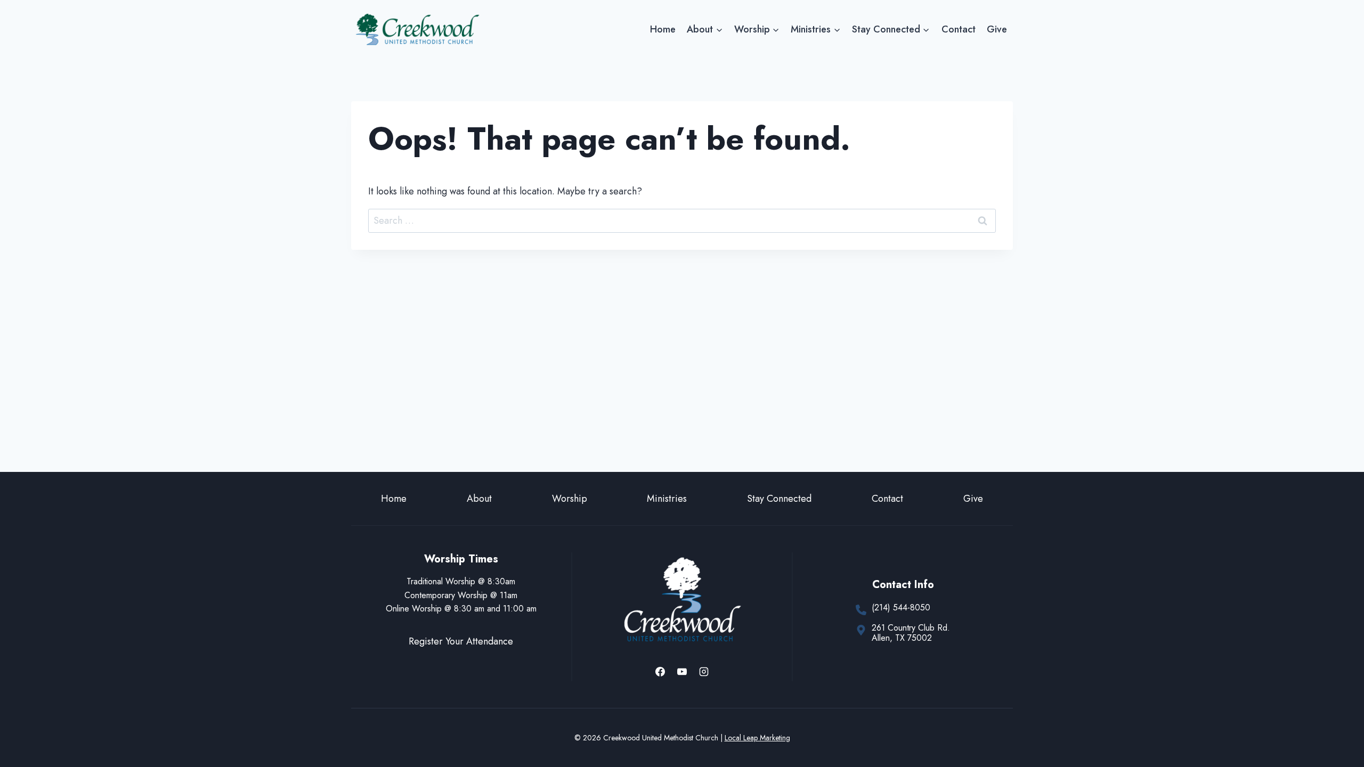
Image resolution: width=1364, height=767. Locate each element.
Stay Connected (779, 498)
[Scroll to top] (1336, 723)
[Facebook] (660, 671)
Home (663, 29)
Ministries (667, 498)
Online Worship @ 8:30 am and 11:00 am (461, 608)
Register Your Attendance (461, 641)
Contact (958, 29)
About (479, 498)
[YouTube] (682, 671)
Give (997, 29)
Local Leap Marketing (757, 737)
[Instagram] (703, 671)
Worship (569, 498)
